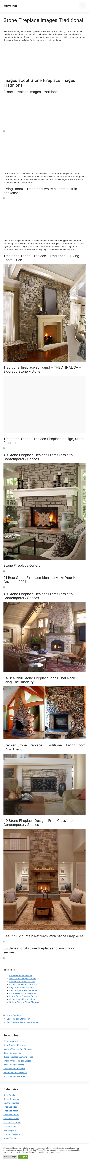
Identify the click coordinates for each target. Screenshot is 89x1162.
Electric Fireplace (11, 1103)
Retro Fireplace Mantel (13, 1065)
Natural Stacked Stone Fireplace (24, 1002)
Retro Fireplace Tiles (12, 1053)
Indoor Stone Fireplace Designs (23, 996)
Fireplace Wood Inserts (14, 1069)
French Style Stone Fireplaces (23, 990)
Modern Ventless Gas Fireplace (18, 1049)
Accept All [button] (23, 1157)
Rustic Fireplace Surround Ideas (18, 1057)
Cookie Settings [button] (10, 1157)
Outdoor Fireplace (11, 1134)
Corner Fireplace (11, 1099)
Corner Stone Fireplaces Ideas (23, 984)
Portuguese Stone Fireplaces (22, 993)
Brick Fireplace (10, 1095)
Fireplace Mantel (11, 1115)
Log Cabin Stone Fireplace (21, 987)
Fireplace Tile (9, 1126)
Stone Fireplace (14, 1015)
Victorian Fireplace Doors (15, 1072)
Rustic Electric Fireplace (14, 1076)
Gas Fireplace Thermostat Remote (22, 1022)
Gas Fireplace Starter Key (18, 1019)
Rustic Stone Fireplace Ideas (22, 978)
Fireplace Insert (10, 1111)
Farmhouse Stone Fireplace (22, 981)
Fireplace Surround (12, 1122)
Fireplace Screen (11, 1118)
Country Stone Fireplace (20, 976)
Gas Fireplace (9, 1130)
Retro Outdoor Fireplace (14, 1045)
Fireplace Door (10, 1107)
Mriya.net (10, 5)
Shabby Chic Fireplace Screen (17, 1061)
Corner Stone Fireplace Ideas (22, 999)
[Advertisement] (44, 61)
